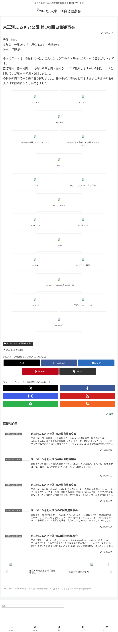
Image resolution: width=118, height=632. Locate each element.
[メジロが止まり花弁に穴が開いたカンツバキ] (83, 136)
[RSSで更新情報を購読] (87, 404)
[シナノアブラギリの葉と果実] (83, 179)
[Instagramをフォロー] (31, 396)
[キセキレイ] (59, 116)
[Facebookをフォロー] (87, 388)
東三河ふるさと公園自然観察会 (19, 343)
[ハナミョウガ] (59, 199)
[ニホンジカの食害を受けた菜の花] (59, 279)
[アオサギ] (35, 96)
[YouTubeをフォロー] (87, 396)
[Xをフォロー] (31, 388)
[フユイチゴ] (35, 219)
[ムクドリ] (83, 96)
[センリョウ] (83, 219)
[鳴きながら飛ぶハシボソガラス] (35, 136)
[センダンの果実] (83, 259)
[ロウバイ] (59, 319)
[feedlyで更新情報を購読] (31, 404)
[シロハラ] (35, 299)
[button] (77, 371)
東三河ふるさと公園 (14, 350)
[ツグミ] (59, 159)
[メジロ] (59, 239)
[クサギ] (35, 259)
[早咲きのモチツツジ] (83, 299)
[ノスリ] (35, 179)
